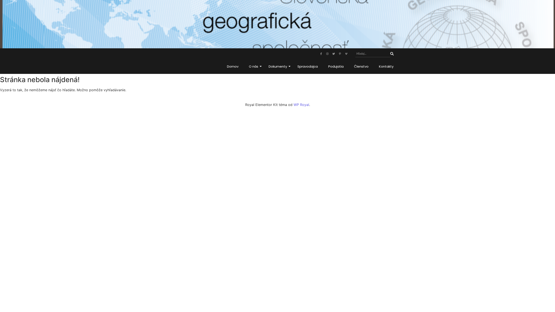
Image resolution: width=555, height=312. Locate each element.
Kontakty (386, 66)
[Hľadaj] (392, 53)
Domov (232, 66)
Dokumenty (278, 66)
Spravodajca (307, 66)
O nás (253, 66)
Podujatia (336, 66)
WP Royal (301, 104)
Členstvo (361, 66)
